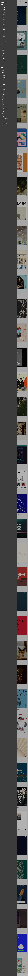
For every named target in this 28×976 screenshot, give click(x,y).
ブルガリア (3, 53)
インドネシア (4, 94)
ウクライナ (3, 29)
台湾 (2, 99)
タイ (2, 87)
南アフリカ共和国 (5, 118)
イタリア (3, 26)
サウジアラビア (4, 108)
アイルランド (4, 7)
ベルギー (3, 55)
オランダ (3, 33)
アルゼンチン (4, 77)
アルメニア (3, 12)
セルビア (3, 19)
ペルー (3, 82)
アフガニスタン (4, 104)
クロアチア (3, 36)
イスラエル (3, 111)
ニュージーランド (5, 125)
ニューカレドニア (5, 121)
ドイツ (3, 48)
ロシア (3, 63)
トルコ (3, 65)
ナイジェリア (4, 116)
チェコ (3, 45)
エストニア (3, 17)
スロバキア (3, 21)
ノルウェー (3, 50)
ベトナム (3, 89)
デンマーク (3, 46)
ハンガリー (3, 24)
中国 (2, 101)
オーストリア (4, 31)
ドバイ (3, 113)
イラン (3, 106)
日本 (2, 4)
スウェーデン (4, 41)
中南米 (2, 72)
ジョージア (3, 38)
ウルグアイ (3, 75)
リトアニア (3, 9)
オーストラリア (4, 123)
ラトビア (3, 60)
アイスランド (4, 14)
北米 (2, 67)
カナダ (3, 70)
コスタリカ (3, 79)
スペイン (3, 43)
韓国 (2, 96)
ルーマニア (3, 62)
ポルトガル (3, 58)
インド (3, 92)
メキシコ (3, 84)
